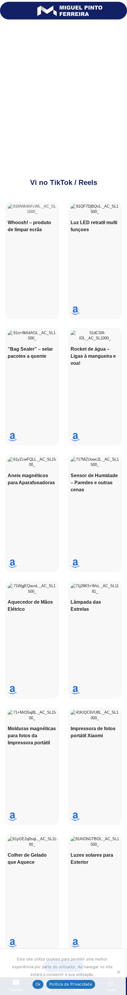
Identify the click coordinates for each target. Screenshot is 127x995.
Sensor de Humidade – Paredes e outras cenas (94, 482)
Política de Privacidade (70, 984)
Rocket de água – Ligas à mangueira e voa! (93, 356)
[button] (7, 10)
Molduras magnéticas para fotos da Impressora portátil (32, 735)
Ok (38, 984)
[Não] (118, 972)
